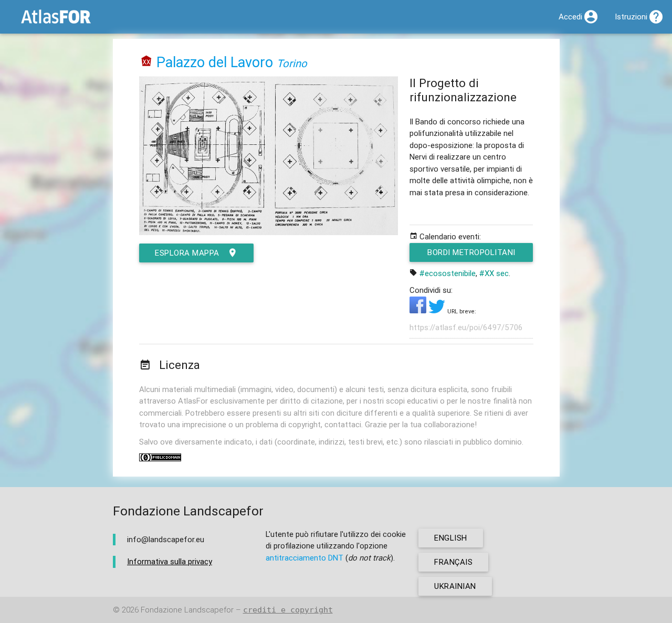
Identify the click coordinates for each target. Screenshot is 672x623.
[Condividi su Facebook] (419, 310)
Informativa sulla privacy (169, 561)
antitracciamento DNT (304, 558)
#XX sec (494, 273)
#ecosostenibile (447, 273)
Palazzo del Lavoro (214, 62)
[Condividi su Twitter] (437, 310)
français (453, 562)
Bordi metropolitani (471, 252)
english (450, 538)
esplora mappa (187, 253)
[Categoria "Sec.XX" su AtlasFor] (146, 62)
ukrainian (455, 586)
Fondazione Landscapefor (187, 610)
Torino (292, 63)
